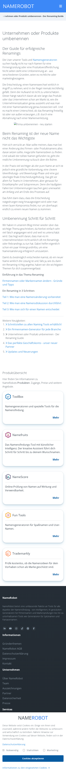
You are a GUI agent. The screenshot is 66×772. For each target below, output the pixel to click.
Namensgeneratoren (45, 60)
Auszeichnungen (11, 688)
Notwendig (12, 750)
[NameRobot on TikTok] (22, 628)
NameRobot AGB (12, 648)
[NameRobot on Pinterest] (28, 628)
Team (5, 683)
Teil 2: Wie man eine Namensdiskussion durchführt (31, 303)
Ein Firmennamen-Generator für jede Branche (34, 329)
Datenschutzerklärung (15, 653)
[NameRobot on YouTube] (10, 628)
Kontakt (7, 663)
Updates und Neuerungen (22, 351)
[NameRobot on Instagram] (16, 628)
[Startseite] (18, 6)
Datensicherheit (11, 698)
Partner (6, 693)
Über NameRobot (12, 678)
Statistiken (33, 750)
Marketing (52, 750)
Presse (6, 703)
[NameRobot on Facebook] (34, 628)
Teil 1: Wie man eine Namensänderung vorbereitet (31, 297)
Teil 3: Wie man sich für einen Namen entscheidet (30, 309)
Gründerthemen (11, 643)
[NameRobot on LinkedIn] (4, 628)
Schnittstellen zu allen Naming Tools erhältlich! (34, 324)
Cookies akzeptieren (33, 758)
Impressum (9, 658)
